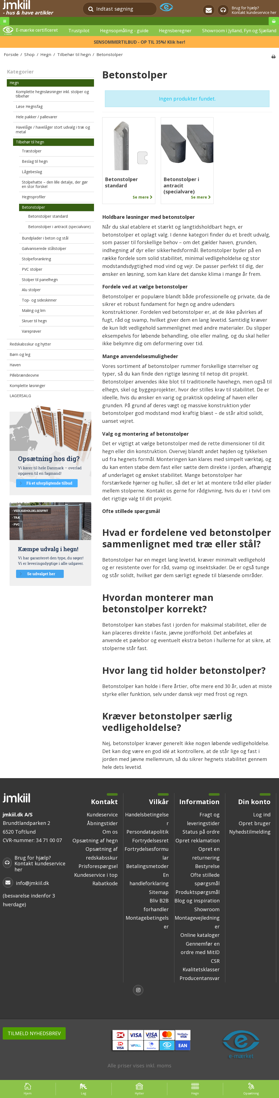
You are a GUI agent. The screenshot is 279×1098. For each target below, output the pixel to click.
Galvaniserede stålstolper (44, 248)
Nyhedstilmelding (250, 831)
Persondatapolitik (147, 831)
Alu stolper (31, 289)
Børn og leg (20, 354)
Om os (110, 831)
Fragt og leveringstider (203, 819)
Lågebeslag (32, 171)
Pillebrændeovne (24, 375)
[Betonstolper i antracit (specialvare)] (187, 143)
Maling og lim (34, 310)
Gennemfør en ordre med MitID (200, 948)
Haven (15, 364)
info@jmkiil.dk (32, 883)
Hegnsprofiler (34, 196)
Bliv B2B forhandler (156, 905)
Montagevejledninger (197, 922)
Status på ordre (201, 831)
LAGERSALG (20, 395)
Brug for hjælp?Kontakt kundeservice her (254, 10)
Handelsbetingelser (147, 819)
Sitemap (159, 892)
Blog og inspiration (197, 900)
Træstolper (31, 151)
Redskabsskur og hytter (30, 344)
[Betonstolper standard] (128, 143)
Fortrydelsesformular (147, 853)
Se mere (141, 197)
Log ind (262, 814)
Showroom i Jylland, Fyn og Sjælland (239, 31)
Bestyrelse (207, 866)
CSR (215, 961)
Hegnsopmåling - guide (124, 31)
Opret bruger (255, 823)
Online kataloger (200, 935)
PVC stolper (32, 269)
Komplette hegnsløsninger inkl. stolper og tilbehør (52, 94)
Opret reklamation (197, 840)
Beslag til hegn (35, 161)
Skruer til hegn (34, 320)
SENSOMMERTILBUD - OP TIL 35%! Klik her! (139, 42)
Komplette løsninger (27, 385)
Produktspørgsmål (197, 892)
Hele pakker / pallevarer (36, 116)
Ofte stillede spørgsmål (205, 879)
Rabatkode (105, 883)
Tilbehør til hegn (30, 141)
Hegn (14, 82)
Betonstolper (33, 207)
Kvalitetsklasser (201, 969)
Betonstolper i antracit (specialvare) (59, 226)
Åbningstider (102, 823)
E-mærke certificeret (37, 30)
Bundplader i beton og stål (45, 238)
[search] (90, 9)
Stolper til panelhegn (40, 279)
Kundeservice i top (96, 875)
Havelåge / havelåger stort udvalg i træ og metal (53, 129)
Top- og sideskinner (39, 300)
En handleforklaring (149, 879)
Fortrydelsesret (150, 840)
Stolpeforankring (36, 258)
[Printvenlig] (273, 56)
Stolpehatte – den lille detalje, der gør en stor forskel (55, 184)
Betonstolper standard (48, 216)
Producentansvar (200, 978)
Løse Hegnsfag (29, 106)
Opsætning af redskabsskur (102, 853)
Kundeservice (102, 814)
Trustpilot (78, 31)
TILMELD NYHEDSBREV (34, 1033)
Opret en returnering (206, 853)
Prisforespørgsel (98, 866)
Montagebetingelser (147, 922)
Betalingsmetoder (147, 866)
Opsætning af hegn (95, 840)
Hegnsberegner (175, 31)
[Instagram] (139, 991)
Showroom (207, 909)
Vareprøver (31, 331)
